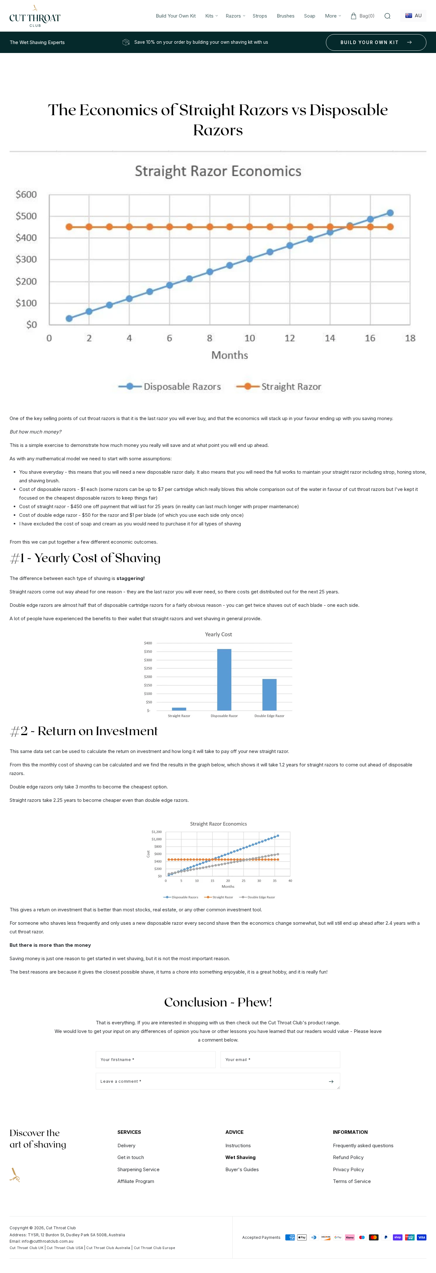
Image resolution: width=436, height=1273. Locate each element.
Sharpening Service (138, 1169)
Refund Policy (348, 1157)
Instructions (238, 1146)
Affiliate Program (135, 1181)
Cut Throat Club (61, 1227)
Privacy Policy (348, 1169)
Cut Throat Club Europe (154, 1248)
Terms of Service (352, 1181)
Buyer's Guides (242, 1169)
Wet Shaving (240, 1157)
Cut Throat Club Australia (108, 1248)
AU (417, 15)
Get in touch (130, 1157)
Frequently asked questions (363, 1146)
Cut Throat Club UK (26, 1248)
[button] (210, 16)
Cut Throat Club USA (65, 1248)
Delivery (126, 1146)
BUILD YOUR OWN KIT (370, 42)
